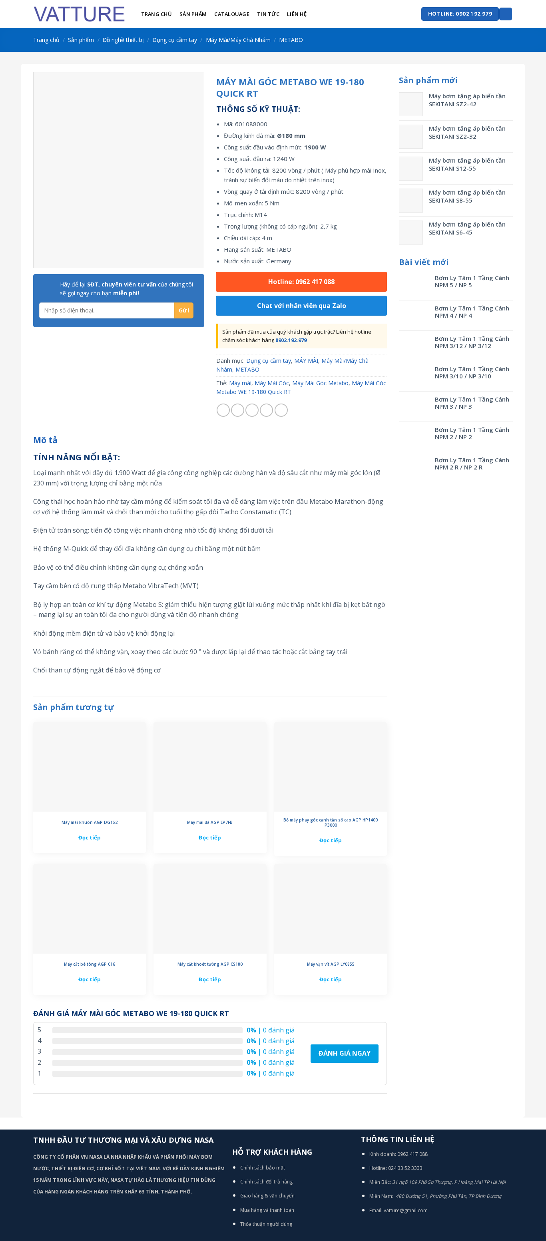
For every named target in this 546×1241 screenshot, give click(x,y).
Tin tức (268, 14)
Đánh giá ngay (345, 1053)
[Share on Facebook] (223, 410)
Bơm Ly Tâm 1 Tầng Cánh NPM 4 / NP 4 (472, 311)
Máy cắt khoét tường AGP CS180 (210, 964)
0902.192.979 (291, 340)
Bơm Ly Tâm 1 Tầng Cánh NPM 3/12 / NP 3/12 (472, 342)
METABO (291, 40)
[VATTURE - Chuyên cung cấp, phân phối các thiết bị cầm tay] (79, 14)
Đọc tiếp (89, 837)
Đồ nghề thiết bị (123, 40)
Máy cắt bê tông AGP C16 (89, 964)
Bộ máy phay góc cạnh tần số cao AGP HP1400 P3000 (330, 822)
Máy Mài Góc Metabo (320, 383)
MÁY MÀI (306, 360)
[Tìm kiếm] (505, 14)
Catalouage (231, 14)
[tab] (45, 440)
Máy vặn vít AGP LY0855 (331, 964)
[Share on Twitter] (237, 410)
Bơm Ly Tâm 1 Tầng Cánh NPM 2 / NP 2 (472, 433)
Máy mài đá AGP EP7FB (210, 822)
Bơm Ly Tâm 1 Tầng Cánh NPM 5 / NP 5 (472, 281)
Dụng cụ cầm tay (174, 40)
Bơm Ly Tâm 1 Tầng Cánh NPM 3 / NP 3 (472, 403)
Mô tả (45, 439)
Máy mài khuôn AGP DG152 (90, 822)
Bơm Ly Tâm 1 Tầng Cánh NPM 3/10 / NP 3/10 (472, 372)
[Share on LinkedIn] (281, 410)
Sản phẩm (193, 14)
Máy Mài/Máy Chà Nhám (238, 40)
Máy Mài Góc (272, 383)
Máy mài (240, 383)
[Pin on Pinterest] (266, 410)
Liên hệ (297, 14)
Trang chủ (156, 14)
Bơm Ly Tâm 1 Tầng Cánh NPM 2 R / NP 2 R (472, 463)
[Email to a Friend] (252, 410)
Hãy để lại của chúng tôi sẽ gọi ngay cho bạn (126, 288)
